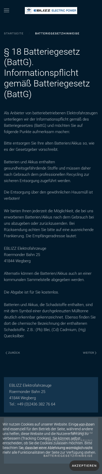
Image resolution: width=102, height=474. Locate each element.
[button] (6, 10)
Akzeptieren (84, 465)
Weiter (88, 352)
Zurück (14, 352)
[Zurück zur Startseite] (51, 10)
